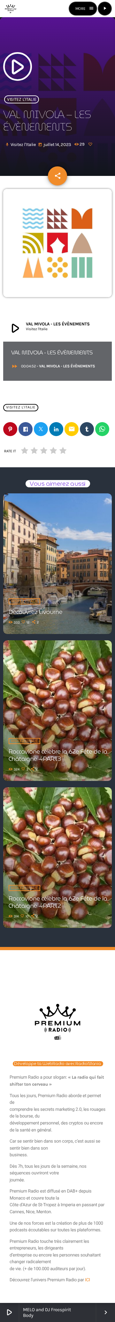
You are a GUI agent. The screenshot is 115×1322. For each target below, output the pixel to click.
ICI (87, 1280)
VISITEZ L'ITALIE (21, 99)
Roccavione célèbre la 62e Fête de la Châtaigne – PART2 (58, 902)
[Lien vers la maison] (10, 8)
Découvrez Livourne (35, 612)
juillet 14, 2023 (55, 144)
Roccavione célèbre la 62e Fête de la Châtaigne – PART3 (58, 755)
